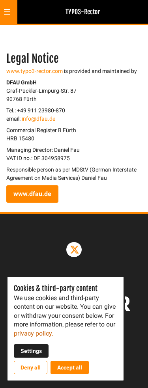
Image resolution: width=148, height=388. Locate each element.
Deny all (31, 367)
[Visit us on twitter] (73, 249)
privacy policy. (33, 333)
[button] (7, 12)
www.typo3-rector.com (34, 71)
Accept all (69, 367)
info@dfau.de (38, 119)
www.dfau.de (32, 194)
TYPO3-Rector (83, 12)
